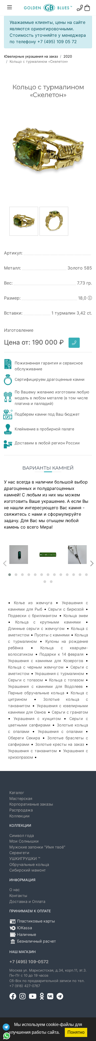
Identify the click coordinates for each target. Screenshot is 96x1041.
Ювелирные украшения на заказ (31, 56)
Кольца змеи (75, 615)
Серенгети (19, 852)
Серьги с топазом (25, 680)
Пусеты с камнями (52, 635)
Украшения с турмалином (59, 673)
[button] (9, 574)
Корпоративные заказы (31, 804)
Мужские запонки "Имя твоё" (37, 847)
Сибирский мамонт (27, 870)
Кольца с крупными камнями (48, 622)
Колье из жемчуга (33, 602)
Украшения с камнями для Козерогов (45, 660)
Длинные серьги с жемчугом (36, 628)
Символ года (21, 835)
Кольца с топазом (66, 680)
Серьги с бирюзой (66, 609)
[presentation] (4, 562)
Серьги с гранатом (70, 712)
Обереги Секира (24, 738)
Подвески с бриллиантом (32, 615)
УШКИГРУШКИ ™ (24, 858)
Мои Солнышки (24, 841)
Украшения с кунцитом (37, 718)
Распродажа (21, 810)
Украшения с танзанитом (32, 750)
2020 (67, 56)
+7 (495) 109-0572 (29, 961)
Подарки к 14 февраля (61, 654)
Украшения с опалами (60, 731)
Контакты (18, 895)
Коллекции (19, 816)
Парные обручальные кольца (36, 693)
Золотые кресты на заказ (59, 744)
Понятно (76, 1032)
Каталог (16, 792)
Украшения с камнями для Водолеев (45, 686)
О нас (14, 889)
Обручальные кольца (29, 864)
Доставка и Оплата (27, 901)
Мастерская (20, 798)
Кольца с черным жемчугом (36, 667)
